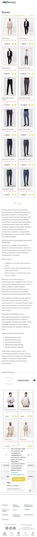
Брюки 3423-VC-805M (8, 159)
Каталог (27, 509)
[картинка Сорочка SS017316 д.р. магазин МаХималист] (10, 399)
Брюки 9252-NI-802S (24, 68)
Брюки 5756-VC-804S (8, 129)
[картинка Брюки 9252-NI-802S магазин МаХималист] (26, 57)
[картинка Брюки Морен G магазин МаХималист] (26, 27)
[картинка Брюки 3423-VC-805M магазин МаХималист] (10, 148)
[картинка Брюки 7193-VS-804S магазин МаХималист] (26, 118)
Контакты (5, 519)
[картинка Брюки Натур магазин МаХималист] (10, 27)
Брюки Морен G (23, 38)
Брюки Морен (6, 68)
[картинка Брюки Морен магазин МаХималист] (10, 57)
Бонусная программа (16, 515)
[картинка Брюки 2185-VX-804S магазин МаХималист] (26, 178)
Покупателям (28, 514)
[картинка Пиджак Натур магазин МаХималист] (10, 429)
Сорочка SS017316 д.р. (10, 409)
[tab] (9, 379)
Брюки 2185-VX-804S (25, 189)
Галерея (5, 514)
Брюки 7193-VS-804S (24, 129)
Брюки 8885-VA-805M (25, 159)
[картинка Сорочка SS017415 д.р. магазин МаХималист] (25, 399)
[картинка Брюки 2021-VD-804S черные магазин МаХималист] (10, 87)
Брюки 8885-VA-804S (8, 189)
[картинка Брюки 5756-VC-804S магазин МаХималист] (10, 118)
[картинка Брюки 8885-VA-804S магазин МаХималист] (10, 178)
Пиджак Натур (8, 439)
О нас (15, 510)
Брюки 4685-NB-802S (25, 98)
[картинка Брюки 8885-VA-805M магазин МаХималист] (26, 148)
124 (28, 455)
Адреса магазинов (16, 505)
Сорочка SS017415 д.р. (26, 409)
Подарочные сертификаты (28, 505)
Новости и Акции (5, 510)
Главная (5, 505)
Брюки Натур (5, 38)
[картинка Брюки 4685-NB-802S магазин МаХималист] (26, 87)
